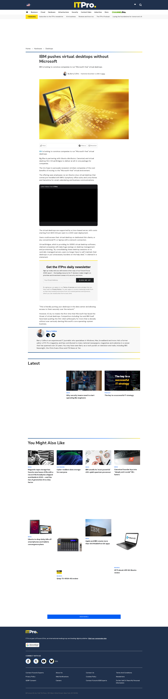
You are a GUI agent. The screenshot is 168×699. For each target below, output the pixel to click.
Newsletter (94, 145)
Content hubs (86, 12)
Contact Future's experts (35, 673)
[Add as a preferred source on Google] (32, 645)
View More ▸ (84, 616)
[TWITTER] (48, 335)
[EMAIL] (54, 335)
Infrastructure (63, 12)
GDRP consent (31, 680)
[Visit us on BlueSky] (50, 661)
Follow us (83, 145)
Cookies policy (91, 677)
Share (44, 145)
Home (28, 48)
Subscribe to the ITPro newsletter (51, 17)
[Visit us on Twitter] (35, 661)
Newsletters (120, 677)
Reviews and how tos (86, 17)
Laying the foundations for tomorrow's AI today (130, 17)
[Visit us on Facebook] (28, 661)
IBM (40, 151)
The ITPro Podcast (103, 17)
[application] (68, 205)
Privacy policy (30, 677)
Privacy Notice (57, 289)
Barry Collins (74, 74)
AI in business (71, 17)
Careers (58, 680)
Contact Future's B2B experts (96, 680)
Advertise (98, 12)
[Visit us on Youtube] (43, 661)
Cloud (43, 12)
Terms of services (69, 287)
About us (59, 673)
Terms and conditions (124, 673)
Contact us (90, 673)
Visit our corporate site (97, 638)
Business (34, 12)
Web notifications (62, 677)
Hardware (51, 12)
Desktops (49, 48)
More (106, 12)
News (103, 74)
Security (75, 12)
